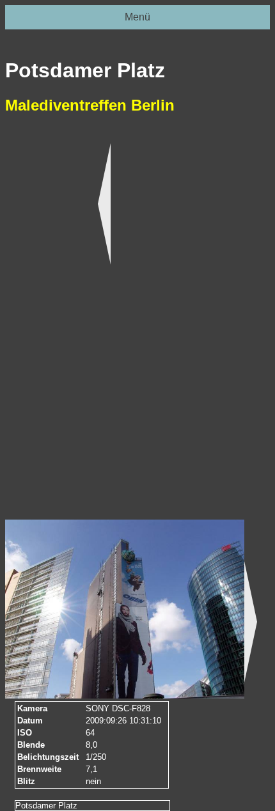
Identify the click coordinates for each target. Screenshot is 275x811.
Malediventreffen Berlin (90, 105)
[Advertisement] (43, 325)
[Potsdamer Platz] (124, 609)
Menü (137, 17)
